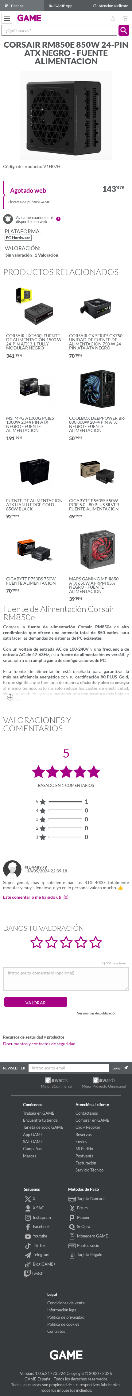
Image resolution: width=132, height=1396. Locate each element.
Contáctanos (87, 1113)
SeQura (83, 1226)
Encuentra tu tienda (40, 1120)
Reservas (84, 1134)
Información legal (62, 1309)
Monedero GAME (92, 1235)
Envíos (81, 1141)
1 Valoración (46, 256)
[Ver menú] (7, 18)
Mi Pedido (84, 1148)
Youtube (39, 1235)
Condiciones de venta (66, 1302)
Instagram (41, 1217)
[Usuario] (112, 18)
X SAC (38, 1207)
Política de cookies (63, 1324)
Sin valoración (19, 256)
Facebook (41, 1226)
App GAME (33, 1134)
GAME (29, 17)
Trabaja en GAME (38, 1113)
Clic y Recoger (88, 1127)
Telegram (40, 1254)
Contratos (56, 1331)
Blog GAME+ (44, 1264)
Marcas (29, 1155)
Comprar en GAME (92, 1120)
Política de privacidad (65, 1317)
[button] (123, 30)
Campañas (32, 1148)
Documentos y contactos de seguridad (39, 1044)
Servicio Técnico (89, 1170)
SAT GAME (33, 1141)
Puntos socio (87, 1245)
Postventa (85, 1155)
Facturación (86, 1162)
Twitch (37, 1273)
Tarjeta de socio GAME (43, 1127)
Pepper (83, 1217)
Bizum (82, 1207)
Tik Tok (39, 1245)
